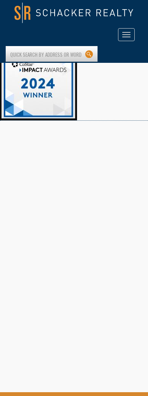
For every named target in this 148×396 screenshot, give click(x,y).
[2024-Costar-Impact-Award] (38, 81)
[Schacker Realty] (74, 13)
